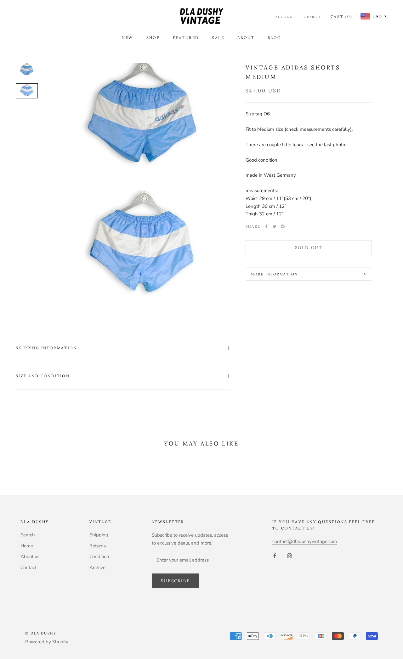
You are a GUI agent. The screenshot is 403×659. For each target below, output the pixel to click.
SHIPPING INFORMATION (46, 348)
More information (274, 274)
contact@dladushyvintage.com (304, 541)
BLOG (274, 37)
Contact (28, 567)
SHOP (153, 37)
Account (285, 17)
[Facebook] (266, 226)
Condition (99, 556)
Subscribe (175, 581)
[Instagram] (289, 556)
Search (312, 17)
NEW (127, 37)
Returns (97, 546)
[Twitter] (274, 226)
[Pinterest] (283, 226)
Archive (97, 567)
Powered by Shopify (46, 642)
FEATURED (186, 37)
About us (29, 556)
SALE (218, 37)
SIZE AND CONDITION (43, 376)
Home (26, 546)
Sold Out (308, 247)
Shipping (98, 535)
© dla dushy (40, 633)
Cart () (341, 16)
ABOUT (245, 37)
